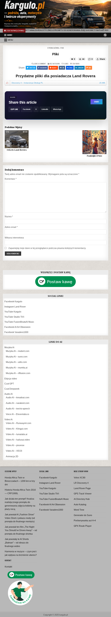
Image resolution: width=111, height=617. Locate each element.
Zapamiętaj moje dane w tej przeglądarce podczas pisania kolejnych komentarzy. (47, 248)
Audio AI (8, 394)
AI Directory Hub (82, 499)
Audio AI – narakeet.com (17, 403)
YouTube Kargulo (12, 312)
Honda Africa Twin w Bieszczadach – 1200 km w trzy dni (20, 481)
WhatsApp (57, 109)
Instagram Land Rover (15, 307)
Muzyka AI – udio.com (16, 362)
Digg (71, 68)
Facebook (43, 68)
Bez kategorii (55, 63)
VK (63, 68)
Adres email (11, 227)
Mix (90, 68)
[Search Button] (105, 35)
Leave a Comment (40, 63)
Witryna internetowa (14, 238)
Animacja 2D (12, 456)
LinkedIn (45, 109)
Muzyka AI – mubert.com (17, 351)
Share (96, 101)
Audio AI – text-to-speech (18, 408)
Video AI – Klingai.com (17, 429)
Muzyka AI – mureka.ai (16, 367)
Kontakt (8, 567)
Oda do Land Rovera (17, 150)
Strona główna (53, 48)
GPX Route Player (83, 526)
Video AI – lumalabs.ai (16, 434)
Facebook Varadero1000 (16, 332)
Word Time (79, 510)
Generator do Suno (83, 515)
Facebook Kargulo (13, 301)
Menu (9, 35)
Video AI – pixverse (15, 445)
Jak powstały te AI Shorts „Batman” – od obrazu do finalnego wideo (17, 542)
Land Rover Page (82, 488)
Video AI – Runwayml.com (18, 423)
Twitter (32, 68)
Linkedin (81, 68)
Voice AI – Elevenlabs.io (17, 414)
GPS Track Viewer (83, 493)
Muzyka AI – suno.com (16, 356)
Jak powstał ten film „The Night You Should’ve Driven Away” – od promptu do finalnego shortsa (21, 530)
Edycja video (10, 378)
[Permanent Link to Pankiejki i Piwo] (94, 142)
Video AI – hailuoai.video (18, 440)
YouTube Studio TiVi (14, 317)
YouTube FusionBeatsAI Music (19, 322)
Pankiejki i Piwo (94, 156)
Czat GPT (9, 384)
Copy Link (14, 109)
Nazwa (9, 216)
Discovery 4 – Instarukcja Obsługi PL (58, 83)
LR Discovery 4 (81, 483)
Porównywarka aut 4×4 (85, 520)
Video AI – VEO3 (14, 451)
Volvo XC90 (79, 477)
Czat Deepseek (11, 389)
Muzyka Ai (9, 347)
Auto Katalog (80, 504)
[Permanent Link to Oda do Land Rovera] (17, 139)
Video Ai (8, 419)
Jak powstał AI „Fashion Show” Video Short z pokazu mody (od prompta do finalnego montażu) (20, 518)
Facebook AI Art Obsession (17, 327)
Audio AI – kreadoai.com (17, 397)
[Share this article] (98, 59)
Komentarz (11, 179)
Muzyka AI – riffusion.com (18, 373)
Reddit (54, 68)
